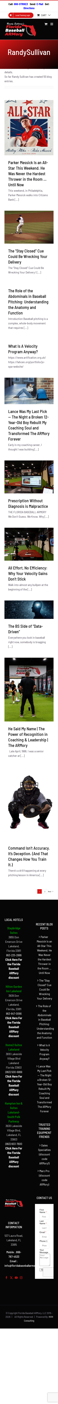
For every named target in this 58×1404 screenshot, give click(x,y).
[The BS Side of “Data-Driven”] (29, 609)
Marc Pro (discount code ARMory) (44, 1177)
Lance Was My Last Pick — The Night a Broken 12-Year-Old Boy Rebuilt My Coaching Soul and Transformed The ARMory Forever (44, 1088)
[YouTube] (16, 1277)
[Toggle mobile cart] (45, 24)
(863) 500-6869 (13, 1072)
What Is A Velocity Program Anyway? (44, 1051)
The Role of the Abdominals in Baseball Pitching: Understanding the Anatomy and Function (28, 301)
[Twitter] (11, 1277)
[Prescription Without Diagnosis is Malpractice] (29, 476)
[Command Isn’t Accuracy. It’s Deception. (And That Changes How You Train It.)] (29, 804)
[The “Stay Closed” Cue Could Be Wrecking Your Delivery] (29, 227)
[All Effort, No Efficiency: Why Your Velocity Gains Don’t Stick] (29, 544)
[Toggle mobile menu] (52, 24)
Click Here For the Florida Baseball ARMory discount (13, 968)
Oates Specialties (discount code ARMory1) (44, 1154)
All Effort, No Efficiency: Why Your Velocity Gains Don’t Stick (27, 573)
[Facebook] (6, 1277)
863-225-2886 (14, 955)
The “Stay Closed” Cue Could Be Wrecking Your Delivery (27, 256)
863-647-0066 (14, 1013)
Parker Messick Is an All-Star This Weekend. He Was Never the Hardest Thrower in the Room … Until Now (28, 173)
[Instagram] (21, 1277)
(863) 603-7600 (13, 1144)
